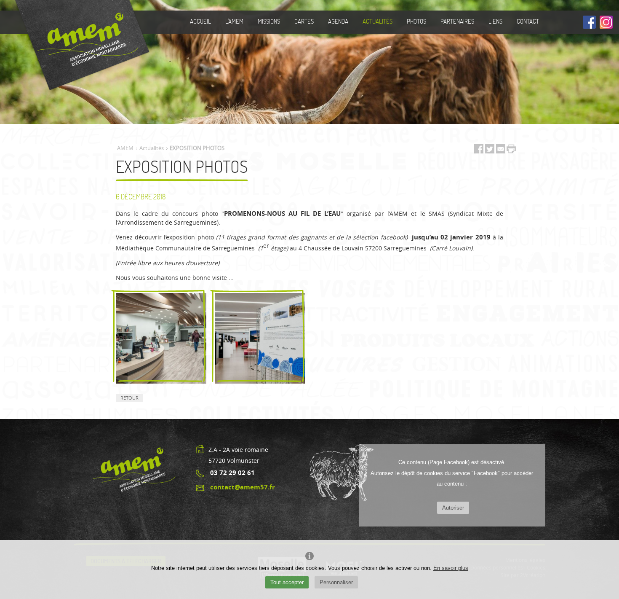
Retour (129, 398)
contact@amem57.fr (242, 487)
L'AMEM (234, 21)
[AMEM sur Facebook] (589, 23)
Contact (528, 21)
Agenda (338, 21)
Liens (495, 21)
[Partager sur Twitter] (490, 151)
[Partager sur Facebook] (478, 151)
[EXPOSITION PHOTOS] (161, 338)
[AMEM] (78, 45)
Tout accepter (287, 582)
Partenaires (457, 21)
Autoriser (453, 508)
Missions (269, 21)
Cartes (304, 21)
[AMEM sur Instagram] (606, 23)
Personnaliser (336, 582)
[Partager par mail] (500, 151)
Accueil (200, 21)
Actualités (377, 21)
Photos (416, 21)
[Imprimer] (511, 149)
